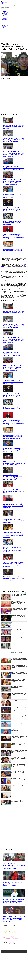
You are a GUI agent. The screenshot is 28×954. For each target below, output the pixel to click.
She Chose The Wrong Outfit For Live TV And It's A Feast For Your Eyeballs (19, 709)
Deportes (5, 13)
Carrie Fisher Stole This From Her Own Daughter (18, 786)
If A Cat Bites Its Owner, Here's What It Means (19, 687)
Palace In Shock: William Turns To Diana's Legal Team (19, 737)
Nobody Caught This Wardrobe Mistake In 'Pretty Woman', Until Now (19, 751)
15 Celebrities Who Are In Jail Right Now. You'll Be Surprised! (19, 659)
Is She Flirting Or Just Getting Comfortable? (18, 793)
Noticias (5, 14)
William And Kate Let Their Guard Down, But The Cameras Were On (19, 666)
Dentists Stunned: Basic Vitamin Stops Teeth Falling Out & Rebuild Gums (18, 602)
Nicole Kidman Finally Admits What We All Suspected (18, 637)
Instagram (5, 19)
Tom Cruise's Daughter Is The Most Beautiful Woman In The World (18, 694)
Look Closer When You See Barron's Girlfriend (18, 744)
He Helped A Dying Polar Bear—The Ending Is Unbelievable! (19, 623)
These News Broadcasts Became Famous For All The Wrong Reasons (18, 772)
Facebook (5, 18)
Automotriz (5, 12)
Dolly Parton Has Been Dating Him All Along (18, 730)
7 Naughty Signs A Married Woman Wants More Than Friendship (18, 680)
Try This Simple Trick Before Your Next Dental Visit (18, 595)
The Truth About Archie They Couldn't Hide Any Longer (18, 715)
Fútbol (4, 11)
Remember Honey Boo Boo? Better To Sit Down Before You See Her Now (19, 631)
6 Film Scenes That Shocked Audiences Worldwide (18, 651)
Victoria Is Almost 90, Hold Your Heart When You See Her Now (18, 616)
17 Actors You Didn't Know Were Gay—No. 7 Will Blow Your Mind (19, 758)
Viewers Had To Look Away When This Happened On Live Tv (19, 673)
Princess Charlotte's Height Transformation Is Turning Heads (18, 765)
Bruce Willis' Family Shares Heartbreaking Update (18, 800)
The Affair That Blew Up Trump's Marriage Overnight (18, 779)
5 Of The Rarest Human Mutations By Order (17, 644)
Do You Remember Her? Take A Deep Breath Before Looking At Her (19, 609)
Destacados (5, 15)
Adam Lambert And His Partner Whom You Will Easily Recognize (19, 722)
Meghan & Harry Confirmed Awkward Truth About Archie (18, 701)
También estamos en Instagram (7, 279)
